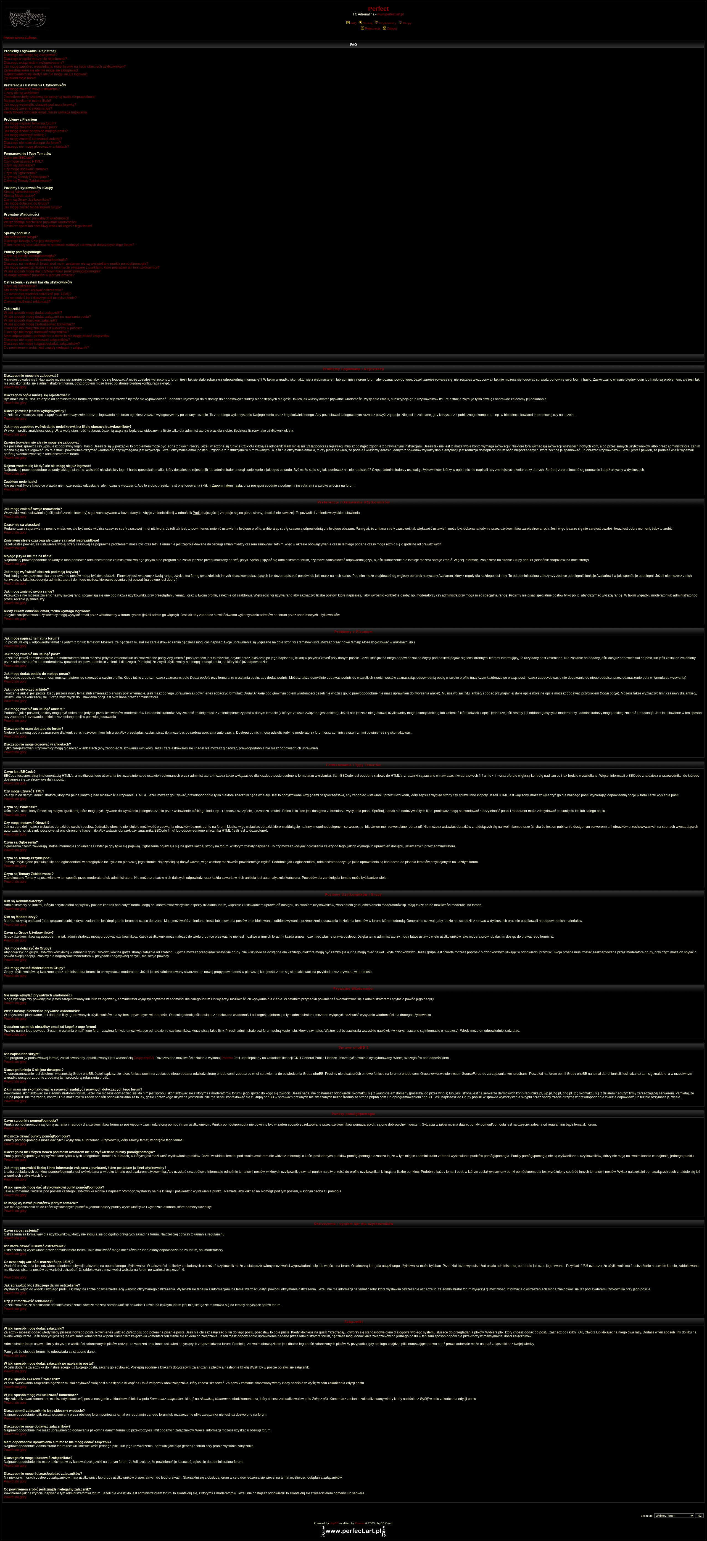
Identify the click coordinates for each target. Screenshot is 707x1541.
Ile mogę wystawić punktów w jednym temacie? (39, 275)
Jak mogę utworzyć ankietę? (25, 135)
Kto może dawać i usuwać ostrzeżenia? (33, 290)
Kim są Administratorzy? (22, 192)
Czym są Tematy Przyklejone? (26, 177)
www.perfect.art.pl (390, 14)
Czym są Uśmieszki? (19, 165)
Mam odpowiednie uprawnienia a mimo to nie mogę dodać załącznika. (57, 336)
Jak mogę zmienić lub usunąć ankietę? (33, 139)
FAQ (353, 23)
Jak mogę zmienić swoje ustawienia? (32, 89)
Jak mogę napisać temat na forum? (30, 123)
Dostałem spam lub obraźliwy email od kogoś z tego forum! (48, 226)
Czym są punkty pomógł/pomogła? (30, 256)
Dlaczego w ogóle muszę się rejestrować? (35, 59)
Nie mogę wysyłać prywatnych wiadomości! (36, 218)
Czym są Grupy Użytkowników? (27, 199)
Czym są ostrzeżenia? (20, 286)
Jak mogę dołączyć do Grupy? (26, 203)
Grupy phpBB (144, 1058)
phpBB (334, 1523)
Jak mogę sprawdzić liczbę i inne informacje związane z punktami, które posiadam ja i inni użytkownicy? (82, 267)
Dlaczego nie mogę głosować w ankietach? (36, 146)
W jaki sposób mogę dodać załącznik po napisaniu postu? (47, 317)
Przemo (227, 1058)
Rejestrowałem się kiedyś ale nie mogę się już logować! (46, 74)
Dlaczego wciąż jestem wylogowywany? (34, 63)
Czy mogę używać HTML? (23, 161)
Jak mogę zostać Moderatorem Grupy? (33, 207)
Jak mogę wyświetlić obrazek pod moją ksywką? (40, 105)
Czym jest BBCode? (19, 158)
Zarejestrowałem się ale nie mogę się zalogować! (41, 70)
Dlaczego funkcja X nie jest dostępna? (32, 241)
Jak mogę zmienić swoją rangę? (28, 108)
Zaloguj (392, 28)
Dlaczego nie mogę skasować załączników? (37, 340)
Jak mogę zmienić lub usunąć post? (30, 127)
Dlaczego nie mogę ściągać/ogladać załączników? (42, 344)
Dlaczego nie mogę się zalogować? (30, 55)
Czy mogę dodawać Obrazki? (26, 169)
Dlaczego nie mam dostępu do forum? (32, 143)
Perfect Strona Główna (20, 37)
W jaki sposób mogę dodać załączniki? (33, 313)
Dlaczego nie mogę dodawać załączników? (36, 332)
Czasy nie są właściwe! (21, 93)
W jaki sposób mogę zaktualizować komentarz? (39, 324)
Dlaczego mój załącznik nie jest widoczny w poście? (43, 328)
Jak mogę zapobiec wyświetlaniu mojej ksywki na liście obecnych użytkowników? (65, 66)
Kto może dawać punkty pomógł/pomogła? (36, 260)
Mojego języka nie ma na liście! (27, 101)
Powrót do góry (15, 387)
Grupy (407, 23)
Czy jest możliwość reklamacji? (27, 302)
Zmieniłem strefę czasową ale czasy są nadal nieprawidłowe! (49, 97)
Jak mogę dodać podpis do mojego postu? (36, 131)
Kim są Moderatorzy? (20, 196)
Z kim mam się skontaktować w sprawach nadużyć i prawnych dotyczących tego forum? (69, 245)
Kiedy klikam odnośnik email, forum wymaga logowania (45, 112)
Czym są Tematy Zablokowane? (28, 181)
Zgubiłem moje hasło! (20, 78)
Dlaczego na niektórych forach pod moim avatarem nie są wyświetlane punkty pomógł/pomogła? (76, 264)
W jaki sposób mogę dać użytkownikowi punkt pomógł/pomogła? (52, 271)
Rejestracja (372, 28)
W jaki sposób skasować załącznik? (30, 320)
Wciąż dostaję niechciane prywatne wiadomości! (40, 222)
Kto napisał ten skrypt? (21, 237)
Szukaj (367, 23)
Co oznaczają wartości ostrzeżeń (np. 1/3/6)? (37, 294)
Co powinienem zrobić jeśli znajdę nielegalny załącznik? (46, 347)
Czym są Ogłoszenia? (20, 173)
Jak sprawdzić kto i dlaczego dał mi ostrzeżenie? (40, 298)
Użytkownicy (387, 23)
